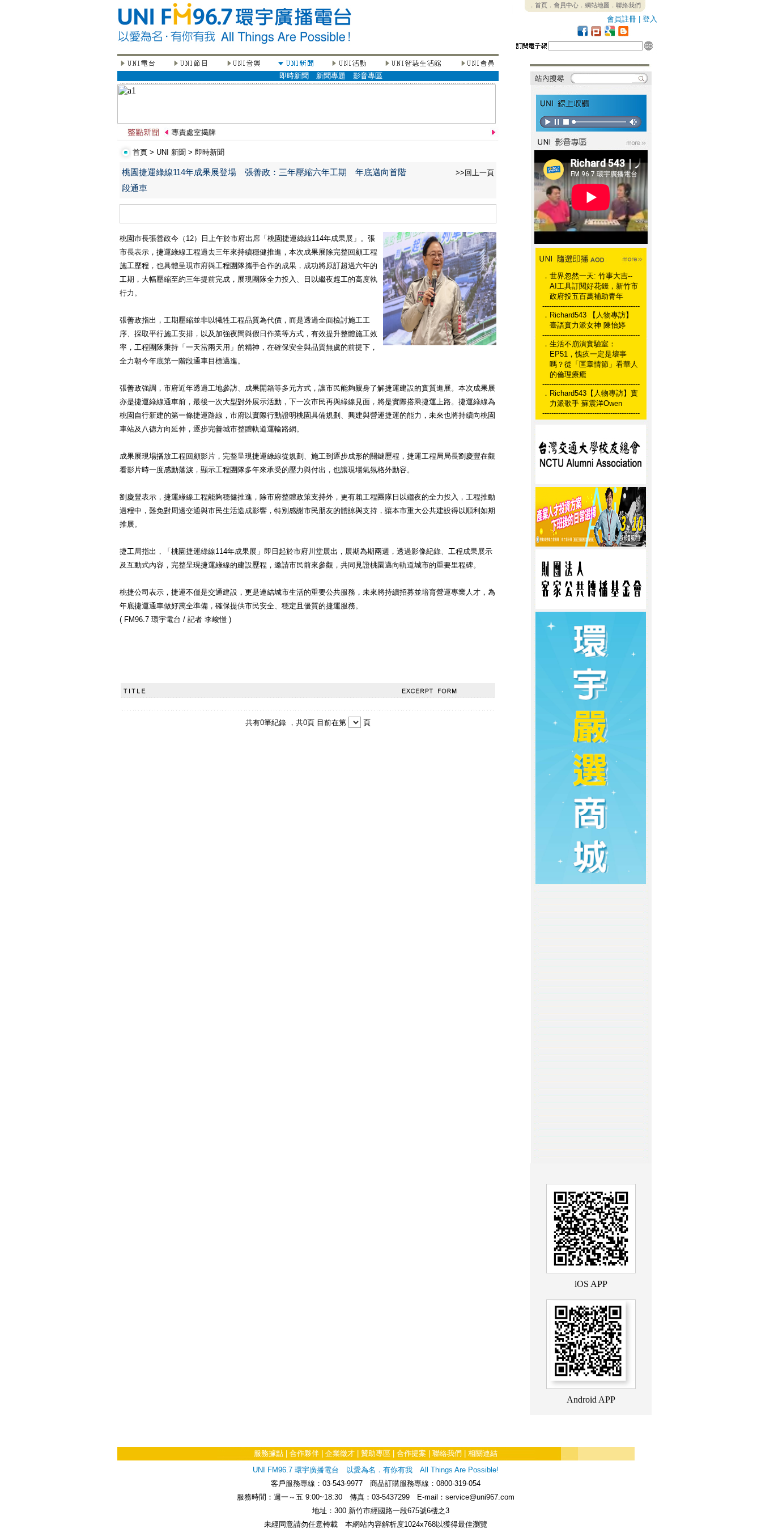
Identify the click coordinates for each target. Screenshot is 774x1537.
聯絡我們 (447, 1453)
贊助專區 (375, 1453)
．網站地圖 (594, 5)
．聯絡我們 (625, 5)
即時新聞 (294, 75)
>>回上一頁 (475, 172)
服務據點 (268, 1453)
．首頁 (538, 5)
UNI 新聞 (171, 152)
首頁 (140, 152)
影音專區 (367, 75)
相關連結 (482, 1453)
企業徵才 (340, 1453)
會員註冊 (621, 19)
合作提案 (411, 1453)
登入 (650, 19)
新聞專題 (331, 75)
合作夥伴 (304, 1453)
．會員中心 (563, 5)
